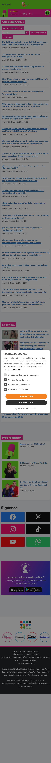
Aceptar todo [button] (26, 396)
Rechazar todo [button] (26, 403)
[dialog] (25, 381)
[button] (25, 408)
